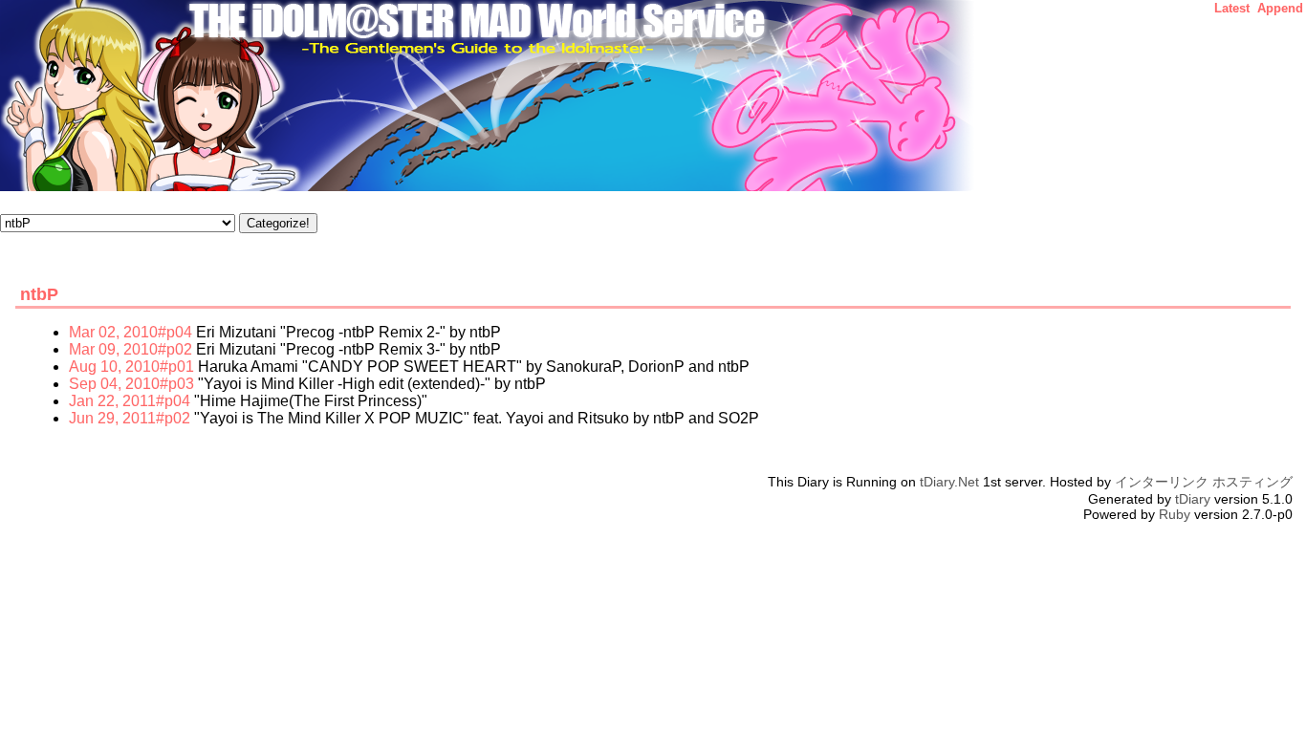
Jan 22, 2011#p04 (129, 401)
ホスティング (1252, 481)
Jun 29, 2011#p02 (129, 418)
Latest (1232, 8)
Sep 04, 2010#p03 (131, 384)
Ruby (1174, 514)
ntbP (39, 294)
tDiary (1192, 499)
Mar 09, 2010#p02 (130, 349)
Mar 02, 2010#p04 (130, 332)
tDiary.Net (949, 481)
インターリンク (1161, 481)
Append (1280, 8)
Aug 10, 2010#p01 (131, 366)
